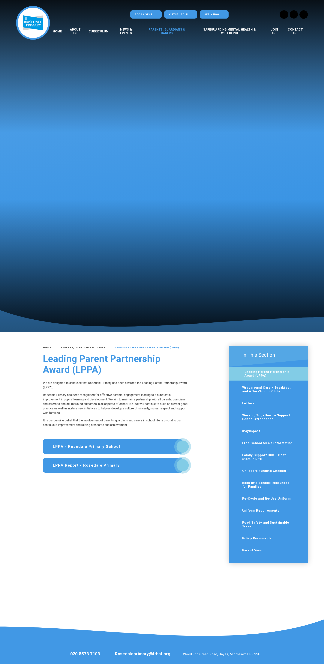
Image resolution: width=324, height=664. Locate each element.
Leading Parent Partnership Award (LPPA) (147, 347)
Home (47, 347)
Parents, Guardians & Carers (83, 347)
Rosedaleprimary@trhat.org (142, 654)
